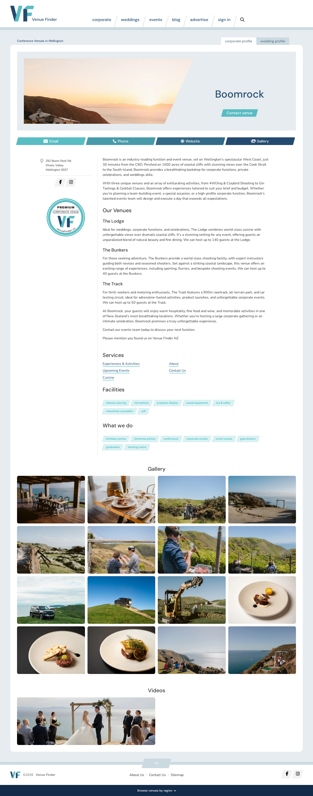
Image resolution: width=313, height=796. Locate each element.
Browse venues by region (154, 790)
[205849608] (121, 550)
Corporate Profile (238, 41)
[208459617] (262, 550)
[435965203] (192, 650)
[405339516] (121, 650)
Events (155, 19)
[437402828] (262, 650)
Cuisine (108, 377)
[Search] (242, 21)
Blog (176, 19)
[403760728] (51, 650)
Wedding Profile (272, 41)
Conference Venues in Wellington (40, 41)
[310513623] (121, 600)
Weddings (130, 19)
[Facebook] (287, 774)
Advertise (199, 19)
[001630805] (121, 499)
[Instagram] (297, 774)
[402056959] (262, 600)
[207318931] (192, 550)
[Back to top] (156, 763)
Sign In (224, 19)
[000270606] (51, 499)
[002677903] (262, 499)
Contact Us (177, 370)
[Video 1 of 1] (86, 721)
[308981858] (51, 600)
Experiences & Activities (121, 363)
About (174, 363)
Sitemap (177, 775)
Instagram (71, 182)
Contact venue (240, 113)
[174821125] (51, 550)
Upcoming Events (116, 370)
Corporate (101, 19)
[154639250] (192, 499)
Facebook (60, 182)
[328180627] (192, 600)
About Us (136, 775)
